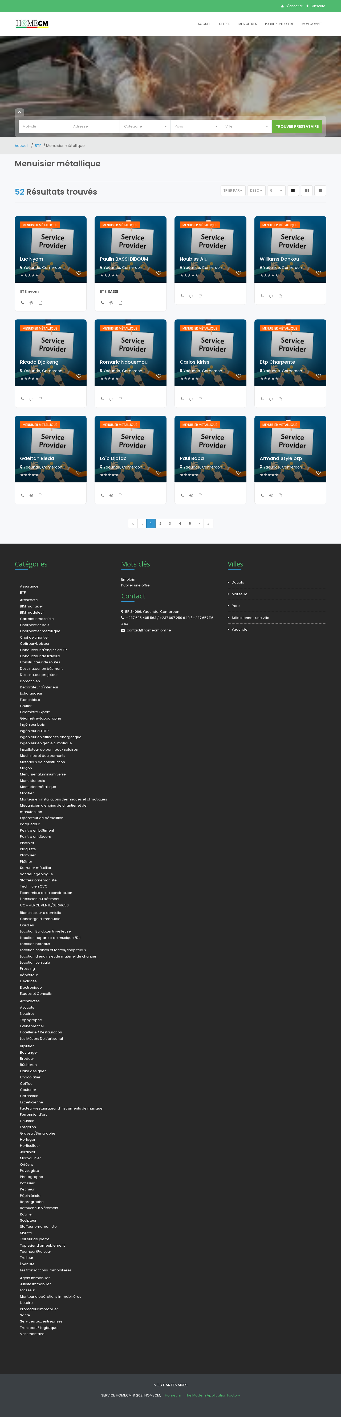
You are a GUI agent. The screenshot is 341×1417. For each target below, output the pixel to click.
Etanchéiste (30, 699)
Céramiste (29, 1095)
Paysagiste (29, 1170)
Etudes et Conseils (36, 993)
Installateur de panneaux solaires (49, 749)
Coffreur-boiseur (35, 643)
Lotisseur (27, 1290)
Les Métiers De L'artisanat (41, 1038)
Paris (236, 605)
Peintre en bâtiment (37, 830)
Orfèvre (26, 1164)
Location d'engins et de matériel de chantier (58, 956)
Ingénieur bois (32, 724)
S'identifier (293, 6)
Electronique (31, 987)
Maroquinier (30, 1158)
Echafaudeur (31, 693)
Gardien (27, 925)
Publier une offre (135, 585)
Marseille (239, 594)
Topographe (31, 1019)
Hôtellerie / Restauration (41, 1032)
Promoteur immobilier (39, 1309)
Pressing (27, 968)
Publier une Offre (279, 24)
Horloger (27, 1139)
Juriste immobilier (35, 1284)
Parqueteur (30, 824)
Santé (25, 1315)
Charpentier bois (34, 624)
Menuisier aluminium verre (43, 774)
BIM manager (31, 606)
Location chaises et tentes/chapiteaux (53, 949)
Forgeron (28, 1127)
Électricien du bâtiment (39, 898)
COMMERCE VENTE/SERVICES (44, 905)
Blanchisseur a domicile (40, 912)
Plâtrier (26, 861)
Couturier (28, 1089)
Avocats (27, 1007)
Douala (238, 582)
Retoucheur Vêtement (39, 1207)
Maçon (26, 768)
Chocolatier (30, 1077)
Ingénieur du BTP (34, 730)
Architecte (29, 599)
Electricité (28, 981)
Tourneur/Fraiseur (35, 1251)
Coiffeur (27, 1083)
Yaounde (239, 629)
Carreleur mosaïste (37, 618)
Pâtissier (27, 1183)
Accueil (204, 24)
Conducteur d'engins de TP (43, 649)
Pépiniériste (30, 1195)
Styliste (26, 1232)
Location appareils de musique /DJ (50, 937)
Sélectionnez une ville (250, 617)
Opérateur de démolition (41, 817)
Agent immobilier (35, 1277)
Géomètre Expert (35, 711)
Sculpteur (28, 1220)
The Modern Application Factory (212, 1395)
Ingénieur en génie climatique (46, 743)
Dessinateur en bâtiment (41, 668)
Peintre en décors (35, 836)
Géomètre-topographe (40, 718)
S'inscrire (317, 6)
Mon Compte (312, 24)
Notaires (27, 1013)
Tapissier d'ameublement (42, 1245)
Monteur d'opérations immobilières (50, 1296)
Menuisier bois (32, 780)
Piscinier (27, 842)
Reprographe (32, 1201)
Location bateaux (35, 943)
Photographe (31, 1176)
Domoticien (30, 681)
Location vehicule (35, 962)
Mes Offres (247, 24)
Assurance (29, 586)
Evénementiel (32, 1026)
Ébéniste (27, 1264)
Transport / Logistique (39, 1327)
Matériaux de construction (42, 762)
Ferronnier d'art (33, 1114)
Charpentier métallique (40, 631)
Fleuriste (27, 1120)
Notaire (26, 1302)
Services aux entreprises (41, 1321)
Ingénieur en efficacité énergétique (51, 737)
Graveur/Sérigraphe (37, 1133)
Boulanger (29, 1052)
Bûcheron (28, 1064)
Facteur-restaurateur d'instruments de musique (61, 1108)
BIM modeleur (32, 612)
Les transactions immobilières (46, 1270)
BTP (38, 145)
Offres (224, 24)
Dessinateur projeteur (39, 674)
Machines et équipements (42, 755)
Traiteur (26, 1257)
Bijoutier (27, 1046)
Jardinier (27, 1152)
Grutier (26, 705)
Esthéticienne (31, 1102)
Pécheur (27, 1189)
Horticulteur (30, 1145)
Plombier (28, 855)
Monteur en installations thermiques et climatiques (63, 799)
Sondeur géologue (36, 874)
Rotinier (26, 1214)
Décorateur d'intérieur (39, 687)
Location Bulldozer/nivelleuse (45, 931)
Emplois (128, 579)
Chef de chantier (34, 637)
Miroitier (27, 793)
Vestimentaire (32, 1333)
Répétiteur (29, 974)
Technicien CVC (33, 886)
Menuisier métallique (38, 786)
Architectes (30, 1001)
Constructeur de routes (40, 662)
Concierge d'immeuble (40, 918)
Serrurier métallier (35, 867)
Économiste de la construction (46, 892)
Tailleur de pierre (35, 1239)
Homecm (173, 1395)
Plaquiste (28, 849)
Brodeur (27, 1058)
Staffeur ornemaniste (38, 880)
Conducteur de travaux (40, 656)
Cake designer (33, 1071)
